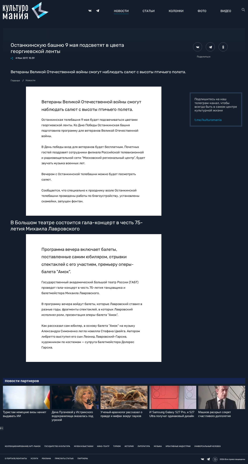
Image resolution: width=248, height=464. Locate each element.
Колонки (176, 11)
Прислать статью (64, 458)
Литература (144, 446)
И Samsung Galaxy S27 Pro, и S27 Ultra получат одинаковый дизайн (171, 414)
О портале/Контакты (16, 458)
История (129, 446)
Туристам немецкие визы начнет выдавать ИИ (24, 414)
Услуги (34, 458)
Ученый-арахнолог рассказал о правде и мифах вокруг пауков (121, 414)
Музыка (158, 446)
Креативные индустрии (178, 446)
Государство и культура (57, 446)
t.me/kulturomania (208, 120)
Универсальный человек (207, 446)
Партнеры (83, 458)
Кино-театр (103, 446)
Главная (15, 80)
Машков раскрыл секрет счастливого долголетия (214, 414)
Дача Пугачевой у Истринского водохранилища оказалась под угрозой (72, 415)
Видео (225, 11)
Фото (202, 11)
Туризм (117, 446)
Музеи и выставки (83, 446)
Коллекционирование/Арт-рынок (22, 446)
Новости (121, 11)
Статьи (149, 11)
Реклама (46, 458)
